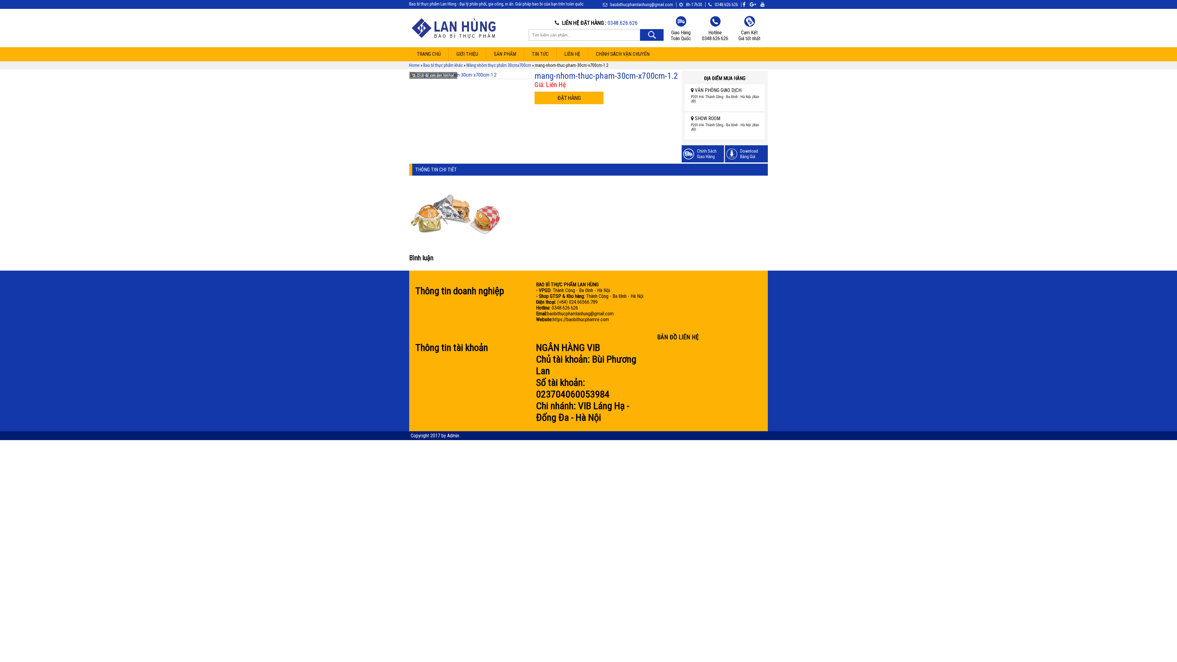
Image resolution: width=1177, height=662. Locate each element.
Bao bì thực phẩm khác (443, 65)
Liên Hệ (572, 54)
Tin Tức (540, 54)
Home (414, 65)
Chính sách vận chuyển (622, 54)
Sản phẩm (505, 54)
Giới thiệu (467, 54)
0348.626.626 (726, 4)
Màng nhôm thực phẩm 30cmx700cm (499, 65)
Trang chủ (429, 54)
